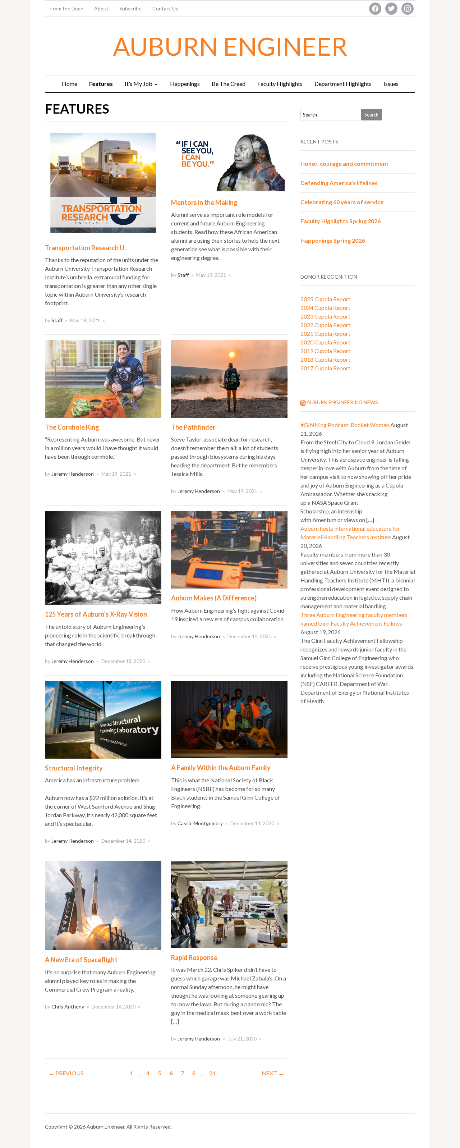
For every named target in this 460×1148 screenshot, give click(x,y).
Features (101, 83)
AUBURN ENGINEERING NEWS (342, 402)
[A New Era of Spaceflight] (103, 904)
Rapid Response (194, 957)
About (101, 8)
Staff (57, 320)
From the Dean (66, 8)
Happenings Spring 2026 (332, 240)
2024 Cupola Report (325, 307)
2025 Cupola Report (325, 299)
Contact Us (165, 8)
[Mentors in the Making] (229, 159)
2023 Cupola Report (325, 316)
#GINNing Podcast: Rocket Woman (344, 424)
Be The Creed (228, 83)
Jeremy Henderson (72, 474)
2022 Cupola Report (325, 324)
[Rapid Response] (229, 903)
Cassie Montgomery (200, 823)
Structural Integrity (74, 768)
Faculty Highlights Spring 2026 (340, 221)
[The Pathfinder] (229, 378)
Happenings (185, 83)
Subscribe (130, 8)
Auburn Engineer (230, 46)
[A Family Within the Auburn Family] (229, 718)
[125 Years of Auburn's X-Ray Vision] (103, 557)
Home (69, 83)
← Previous (66, 1073)
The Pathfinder (193, 427)
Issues (391, 83)
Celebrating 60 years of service (341, 201)
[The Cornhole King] (103, 378)
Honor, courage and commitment (344, 163)
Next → (273, 1073)
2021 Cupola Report (325, 333)
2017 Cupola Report (325, 368)
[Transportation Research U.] (103, 181)
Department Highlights (343, 83)
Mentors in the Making (204, 202)
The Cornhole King (72, 427)
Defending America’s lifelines (339, 182)
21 (212, 1073)
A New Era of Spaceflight (81, 960)
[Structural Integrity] (103, 718)
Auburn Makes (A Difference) (214, 598)
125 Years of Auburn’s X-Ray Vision (96, 614)
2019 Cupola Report (325, 350)
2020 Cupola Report (325, 342)
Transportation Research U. (85, 248)
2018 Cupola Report (325, 359)
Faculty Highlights (280, 83)
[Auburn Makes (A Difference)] (229, 548)
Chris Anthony (67, 1006)
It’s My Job (138, 83)
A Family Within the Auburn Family (221, 768)
